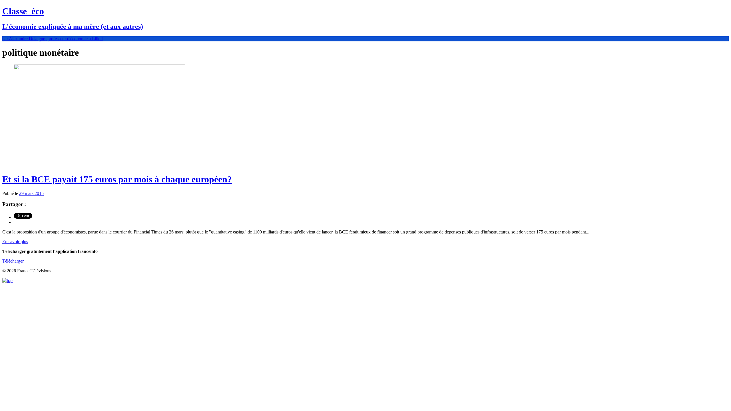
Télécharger (13, 261)
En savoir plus (15, 241)
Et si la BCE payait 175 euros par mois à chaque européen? (117, 179)
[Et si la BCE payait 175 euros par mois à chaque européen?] (99, 165)
